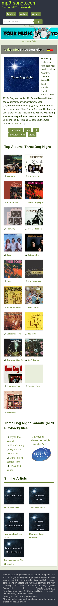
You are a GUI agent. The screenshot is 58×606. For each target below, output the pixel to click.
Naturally (11, 176)
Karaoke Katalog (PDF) (41, 585)
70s (36, 130)
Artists (23, 14)
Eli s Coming (17, 445)
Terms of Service (26, 593)
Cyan (9, 255)
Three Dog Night (36, 202)
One (9, 281)
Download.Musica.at (45, 588)
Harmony (11, 229)
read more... (18, 123)
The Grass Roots (37, 508)
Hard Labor (33, 307)
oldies (32, 135)
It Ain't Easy (12, 202)
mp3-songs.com (19, 3)
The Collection (35, 229)
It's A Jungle (33, 360)
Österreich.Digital (35, 591)
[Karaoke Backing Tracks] (41, 462)
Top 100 (11, 14)
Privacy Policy (9, 593)
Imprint (50, 591)
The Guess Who (13, 495)
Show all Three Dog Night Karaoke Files (41, 440)
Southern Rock (17, 135)
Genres (35, 14)
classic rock (16, 130)
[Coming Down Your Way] (32, 378)
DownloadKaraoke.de (13, 591)
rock (28, 130)
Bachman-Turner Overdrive (39, 525)
